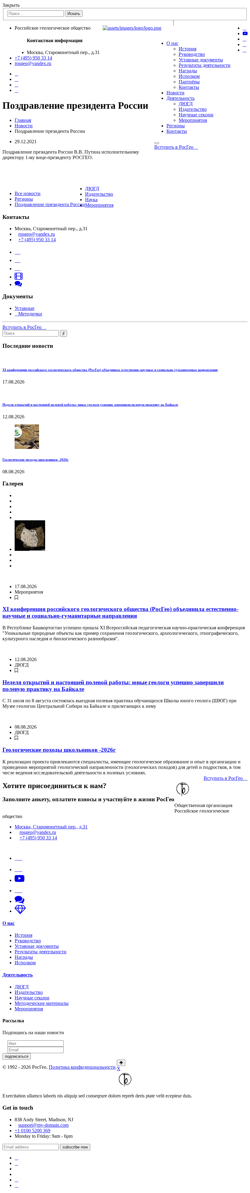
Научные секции (196, 114)
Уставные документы (201, 59)
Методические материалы (42, 1003)
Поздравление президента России (50, 204)
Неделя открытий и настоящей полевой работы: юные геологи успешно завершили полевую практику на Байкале (90, 404)
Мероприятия (193, 120)
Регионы (175, 125)
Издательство (193, 109)
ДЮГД (186, 103)
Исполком (189, 76)
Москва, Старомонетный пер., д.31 (51, 826)
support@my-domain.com (43, 1125)
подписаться (16, 1056)
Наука (91, 199)
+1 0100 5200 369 (32, 1130)
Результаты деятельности (204, 65)
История (187, 48)
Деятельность (180, 98)
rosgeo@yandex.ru (33, 63)
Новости (175, 92)
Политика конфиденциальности (82, 1067)
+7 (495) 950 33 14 (33, 57)
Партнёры (189, 81)
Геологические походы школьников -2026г (35, 459)
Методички (30, 313)
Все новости (28, 193)
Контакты (189, 87)
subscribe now (75, 1147)
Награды (188, 70)
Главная (23, 120)
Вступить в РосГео (174, 147)
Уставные (24, 308)
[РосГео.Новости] (244, 50)
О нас (172, 43)
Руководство (192, 54)
